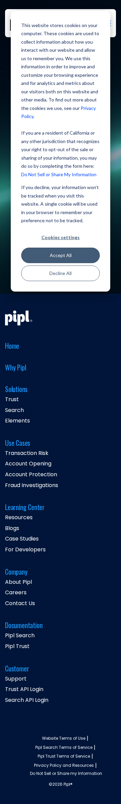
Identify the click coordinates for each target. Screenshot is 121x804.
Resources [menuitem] (19, 517)
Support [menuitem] (16, 679)
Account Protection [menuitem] (31, 474)
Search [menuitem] (14, 410)
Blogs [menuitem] (12, 528)
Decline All (60, 273)
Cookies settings (60, 237)
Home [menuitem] (12, 346)
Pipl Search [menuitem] (20, 635)
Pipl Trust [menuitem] (17, 646)
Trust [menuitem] (12, 399)
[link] (18, 318)
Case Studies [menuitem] (22, 539)
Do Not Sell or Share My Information (58, 174)
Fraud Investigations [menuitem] (31, 485)
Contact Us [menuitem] (20, 603)
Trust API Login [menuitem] (24, 689)
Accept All (61, 255)
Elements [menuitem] (17, 420)
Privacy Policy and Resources (64, 765)
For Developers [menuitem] (25, 549)
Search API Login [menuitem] (26, 700)
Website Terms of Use (63, 738)
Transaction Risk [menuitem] (26, 453)
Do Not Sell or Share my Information (66, 773)
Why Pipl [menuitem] (15, 367)
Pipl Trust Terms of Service (64, 756)
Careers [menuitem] (16, 592)
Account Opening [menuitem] (28, 463)
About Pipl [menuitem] (18, 582)
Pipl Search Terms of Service (63, 747)
